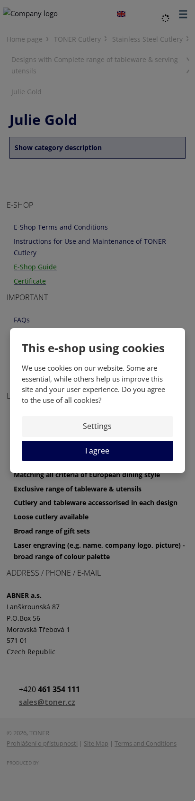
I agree (97, 450)
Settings (97, 426)
